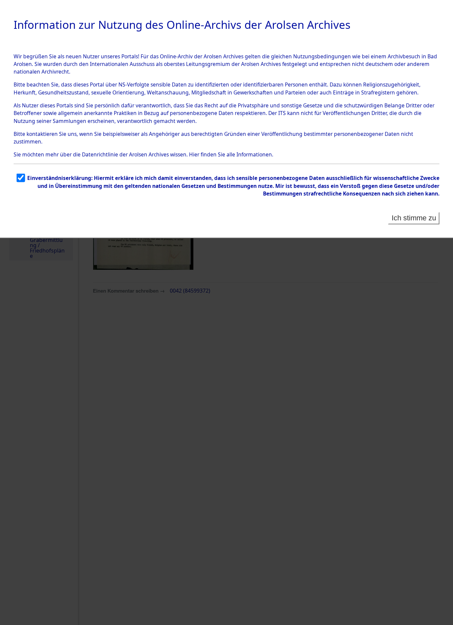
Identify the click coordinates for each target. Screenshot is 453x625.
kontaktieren (42, 134)
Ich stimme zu (414, 218)
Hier (194, 154)
